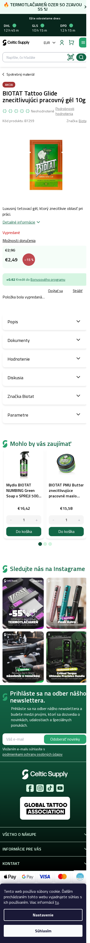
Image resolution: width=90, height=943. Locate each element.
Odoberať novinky (65, 739)
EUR (47, 42)
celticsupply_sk (40, 788)
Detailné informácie (18, 222)
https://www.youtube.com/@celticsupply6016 (60, 788)
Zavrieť (37, 291)
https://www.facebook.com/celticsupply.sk (30, 788)
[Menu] (83, 42)
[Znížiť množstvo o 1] (11, 519)
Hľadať (81, 57)
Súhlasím (43, 931)
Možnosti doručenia (19, 240)
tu (57, 902)
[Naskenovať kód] (70, 57)
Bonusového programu (47, 279)
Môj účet (61, 42)
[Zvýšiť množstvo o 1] (36, 519)
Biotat (83, 120)
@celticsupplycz (50, 788)
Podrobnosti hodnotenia (65, 111)
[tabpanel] (23, 493)
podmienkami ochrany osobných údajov (32, 754)
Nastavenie (43, 915)
